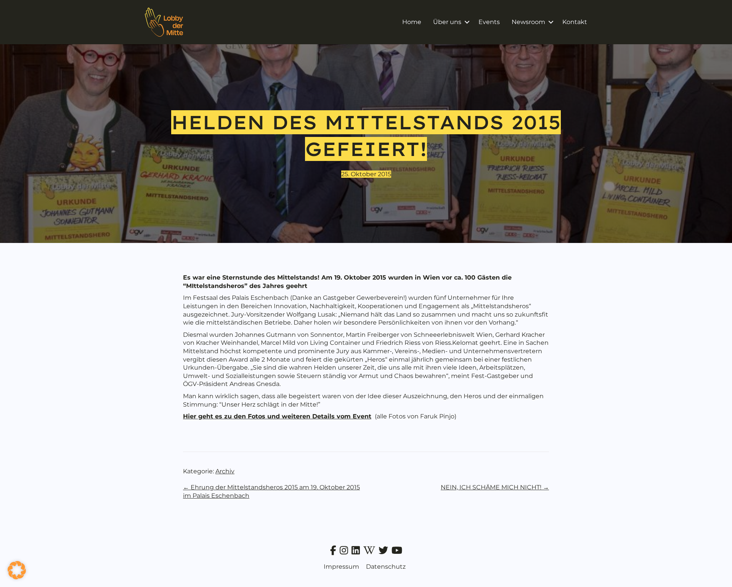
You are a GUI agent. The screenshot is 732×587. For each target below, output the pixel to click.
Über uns (447, 22)
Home (411, 22)
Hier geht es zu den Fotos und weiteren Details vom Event (277, 416)
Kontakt (574, 22)
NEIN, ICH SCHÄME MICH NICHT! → (495, 487)
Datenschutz (386, 566)
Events (489, 22)
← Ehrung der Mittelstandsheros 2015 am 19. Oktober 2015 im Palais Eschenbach (271, 491)
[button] (466, 22)
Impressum (341, 566)
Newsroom (528, 22)
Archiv (224, 471)
